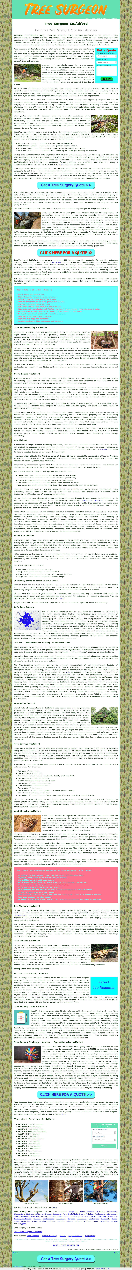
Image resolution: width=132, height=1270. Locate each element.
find (51, 1102)
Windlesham (112, 1212)
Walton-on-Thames (43, 1214)
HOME (87, 18)
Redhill (37, 1219)
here (55, 1112)
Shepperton (19, 1214)
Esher (34, 1221)
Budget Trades (19, 1266)
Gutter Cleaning (49, 1236)
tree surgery (65, 88)
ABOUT (98, 18)
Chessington (63, 1216)
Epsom (95, 1221)
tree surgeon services (103, 1033)
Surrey (28, 1035)
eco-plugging (21, 915)
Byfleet (87, 1221)
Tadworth (105, 1219)
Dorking (61, 1221)
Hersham (114, 1221)
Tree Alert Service (92, 501)
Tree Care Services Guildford (34, 1119)
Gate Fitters (33, 1236)
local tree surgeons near (105, 997)
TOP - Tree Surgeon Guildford (28, 1232)
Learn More (100, 1269)
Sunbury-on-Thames (22, 1219)
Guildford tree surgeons (42, 1011)
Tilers (63, 1236)
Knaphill (73, 1212)
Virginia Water (89, 1216)
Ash (64, 1214)
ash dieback (103, 450)
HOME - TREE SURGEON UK (66, 1245)
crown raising (70, 526)
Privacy (116, 1253)
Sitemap (15, 1253)
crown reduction (32, 522)
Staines (29, 1214)
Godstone (57, 1214)
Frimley (89, 1214)
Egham (16, 1221)
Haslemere (81, 1219)
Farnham (42, 1221)
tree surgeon (73, 45)
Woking (44, 1216)
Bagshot (71, 1219)
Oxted (16, 1216)
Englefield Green (76, 1214)
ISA (67, 672)
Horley (52, 1216)
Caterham (25, 1216)
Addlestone (100, 1214)
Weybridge (25, 1221)
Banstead (35, 1216)
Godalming (60, 1219)
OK (108, 1269)
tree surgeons (60, 1212)
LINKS (93, 18)
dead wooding (76, 514)
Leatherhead (48, 1219)
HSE (62, 165)
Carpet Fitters (75, 1236)
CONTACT (105, 18)
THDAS (61, 599)
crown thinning (68, 519)
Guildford (56, 262)
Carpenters (90, 1236)
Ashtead (51, 1221)
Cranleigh (75, 1216)
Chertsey (102, 1216)
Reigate (78, 1221)
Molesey (100, 1212)
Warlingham (94, 1219)
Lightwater (112, 1214)
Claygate (22, 1224)
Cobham (70, 1221)
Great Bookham (87, 1212)
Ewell (114, 1219)
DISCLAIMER (113, 18)
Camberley (104, 1221)
